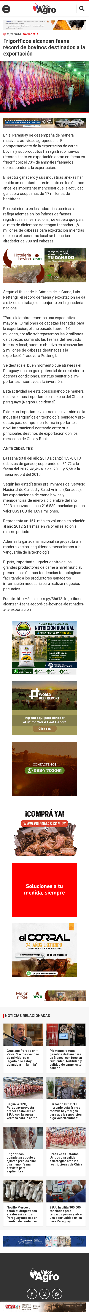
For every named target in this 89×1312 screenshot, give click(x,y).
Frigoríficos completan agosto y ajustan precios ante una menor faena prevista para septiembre (21, 1162)
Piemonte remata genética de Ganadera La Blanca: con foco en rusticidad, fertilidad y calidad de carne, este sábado (66, 1059)
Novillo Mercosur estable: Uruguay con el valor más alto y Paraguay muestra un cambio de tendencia (22, 1214)
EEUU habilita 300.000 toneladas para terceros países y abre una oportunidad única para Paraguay (66, 1214)
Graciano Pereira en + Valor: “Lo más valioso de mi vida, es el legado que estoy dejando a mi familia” (23, 1057)
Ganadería (30, 34)
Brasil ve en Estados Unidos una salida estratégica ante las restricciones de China (66, 1159)
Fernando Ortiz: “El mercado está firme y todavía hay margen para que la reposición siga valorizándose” (66, 1111)
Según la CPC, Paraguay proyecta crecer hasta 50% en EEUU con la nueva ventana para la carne (22, 1111)
